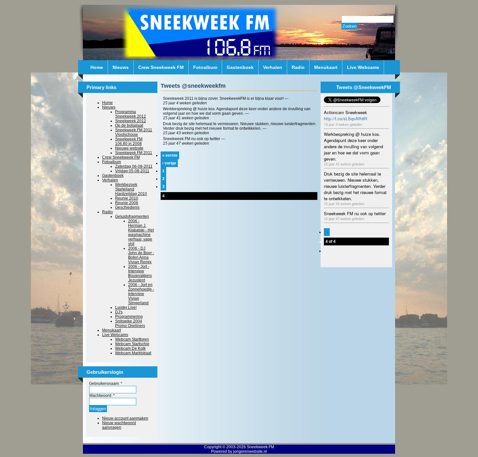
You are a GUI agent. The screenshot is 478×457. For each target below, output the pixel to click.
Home (96, 67)
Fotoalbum (205, 67)
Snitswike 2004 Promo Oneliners (130, 323)
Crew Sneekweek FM (161, 67)
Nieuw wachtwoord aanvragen (119, 425)
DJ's (119, 312)
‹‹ (326, 232)
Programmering (129, 316)
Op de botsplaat (129, 125)
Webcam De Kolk (130, 348)
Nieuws (121, 67)
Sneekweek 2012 (130, 121)
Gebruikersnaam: (105, 383)
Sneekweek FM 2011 (133, 152)
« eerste (170, 155)
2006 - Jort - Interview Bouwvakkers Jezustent (140, 273)
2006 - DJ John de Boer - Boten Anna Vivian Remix (141, 255)
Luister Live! (126, 307)
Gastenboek (240, 67)
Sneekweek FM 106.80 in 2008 (128, 141)
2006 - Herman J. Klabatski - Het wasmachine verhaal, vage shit (141, 232)
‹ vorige (169, 163)
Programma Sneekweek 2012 (130, 114)
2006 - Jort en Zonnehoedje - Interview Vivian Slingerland (141, 293)
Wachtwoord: (102, 395)
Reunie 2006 (126, 203)
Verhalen (272, 67)
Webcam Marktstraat (133, 353)
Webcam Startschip (132, 344)
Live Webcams (363, 67)
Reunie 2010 (126, 198)
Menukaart (326, 67)
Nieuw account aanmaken (125, 418)
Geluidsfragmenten (132, 216)
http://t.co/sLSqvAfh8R (345, 118)
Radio (298, 67)
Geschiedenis (127, 207)
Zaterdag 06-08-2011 (134, 166)
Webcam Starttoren (132, 339)
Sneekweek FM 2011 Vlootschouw (133, 132)
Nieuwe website (129, 148)
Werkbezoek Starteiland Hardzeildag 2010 (131, 189)
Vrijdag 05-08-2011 (132, 171)
